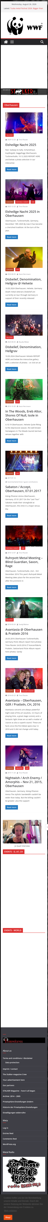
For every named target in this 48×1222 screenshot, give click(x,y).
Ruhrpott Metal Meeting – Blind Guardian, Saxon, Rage (24, 562)
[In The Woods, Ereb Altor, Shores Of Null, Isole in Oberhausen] (24, 389)
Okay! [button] (7, 1217)
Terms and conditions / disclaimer (18, 1058)
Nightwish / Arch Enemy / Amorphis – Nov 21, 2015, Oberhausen (23, 782)
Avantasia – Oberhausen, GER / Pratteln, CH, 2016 (23, 702)
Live (33, 202)
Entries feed (8, 1133)
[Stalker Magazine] (6, 42)
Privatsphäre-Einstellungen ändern (18, 1101)
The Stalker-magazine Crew (14, 1074)
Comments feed (10, 1139)
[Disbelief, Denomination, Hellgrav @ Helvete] (24, 257)
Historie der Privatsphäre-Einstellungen (20, 1107)
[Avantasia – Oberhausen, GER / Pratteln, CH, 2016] (24, 678)
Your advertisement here (14, 1080)
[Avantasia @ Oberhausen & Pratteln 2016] (24, 607)
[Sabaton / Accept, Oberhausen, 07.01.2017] (24, 461)
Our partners (8, 1085)
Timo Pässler (23, 140)
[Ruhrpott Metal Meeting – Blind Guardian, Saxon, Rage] (24, 536)
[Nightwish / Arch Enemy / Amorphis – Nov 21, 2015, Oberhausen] (24, 756)
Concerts (9, 202)
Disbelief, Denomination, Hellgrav (23, 349)
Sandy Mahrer (24, 624)
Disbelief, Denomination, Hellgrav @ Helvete (23, 281)
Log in (5, 1128)
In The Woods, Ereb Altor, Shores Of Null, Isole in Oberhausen (23, 415)
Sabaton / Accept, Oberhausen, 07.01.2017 (23, 489)
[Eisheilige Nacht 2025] (24, 122)
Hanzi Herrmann (25, 274)
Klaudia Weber (24, 342)
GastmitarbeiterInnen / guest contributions (22, 482)
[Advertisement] (24, 66)
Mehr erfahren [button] (10, 1211)
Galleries (9, 135)
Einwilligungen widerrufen (14, 1112)
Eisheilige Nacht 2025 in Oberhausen (22, 213)
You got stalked (28, 691)
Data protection (12, 1062)
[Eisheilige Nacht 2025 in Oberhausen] (24, 189)
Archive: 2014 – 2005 (11, 1096)
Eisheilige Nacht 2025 (20, 145)
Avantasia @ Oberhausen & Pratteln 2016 (23, 631)
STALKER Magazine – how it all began (19, 1091)
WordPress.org (9, 1144)
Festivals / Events (22, 202)
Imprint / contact (10, 1069)
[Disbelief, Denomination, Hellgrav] (24, 325)
